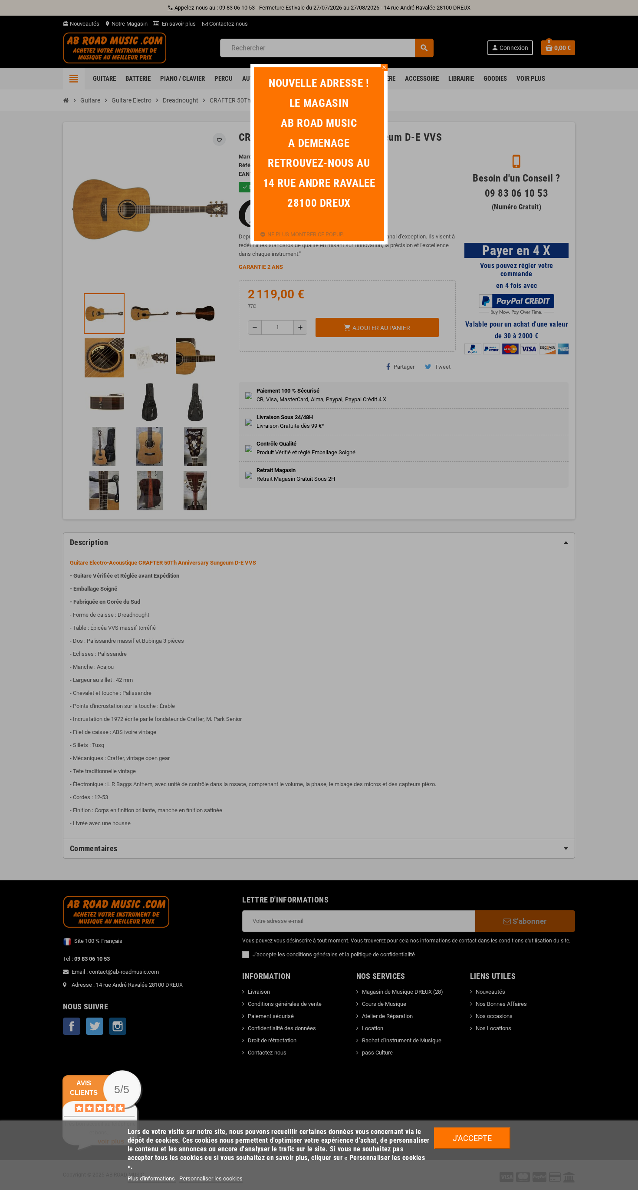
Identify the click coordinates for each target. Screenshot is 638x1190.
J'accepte (472, 1138)
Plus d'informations (152, 1178)
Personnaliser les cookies (211, 1178)
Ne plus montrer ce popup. (305, 234)
